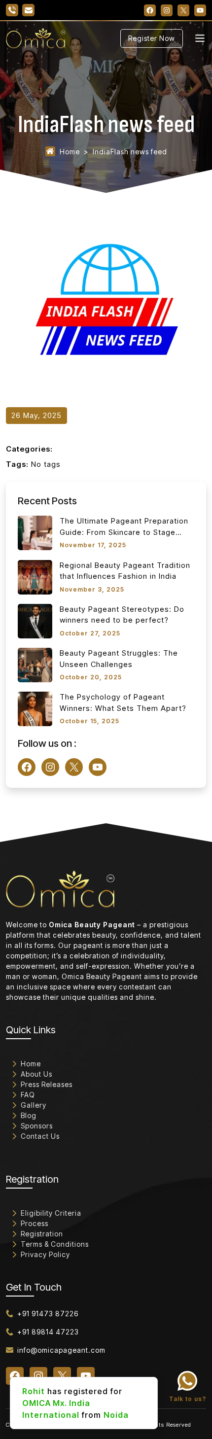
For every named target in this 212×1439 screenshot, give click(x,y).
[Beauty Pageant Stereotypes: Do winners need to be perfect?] (35, 621)
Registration (42, 1233)
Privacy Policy (45, 1254)
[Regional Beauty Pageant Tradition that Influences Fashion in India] (35, 577)
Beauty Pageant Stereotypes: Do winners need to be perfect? (122, 614)
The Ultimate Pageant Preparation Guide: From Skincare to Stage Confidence (124, 527)
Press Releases (46, 1084)
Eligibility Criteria (51, 1213)
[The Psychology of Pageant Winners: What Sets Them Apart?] (35, 709)
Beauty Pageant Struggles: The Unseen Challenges (119, 658)
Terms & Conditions (55, 1244)
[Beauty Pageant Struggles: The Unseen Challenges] (35, 665)
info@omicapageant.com (61, 1350)
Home (70, 151)
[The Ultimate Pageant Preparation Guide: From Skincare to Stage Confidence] (35, 533)
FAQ (28, 1094)
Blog (28, 1115)
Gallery (33, 1105)
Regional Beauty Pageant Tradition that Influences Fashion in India (125, 571)
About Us (36, 1074)
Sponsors (37, 1126)
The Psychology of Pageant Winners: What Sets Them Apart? (123, 702)
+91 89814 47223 (48, 1332)
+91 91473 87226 (47, 1313)
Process (34, 1223)
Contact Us (40, 1136)
